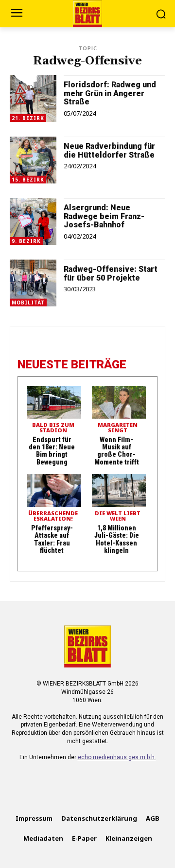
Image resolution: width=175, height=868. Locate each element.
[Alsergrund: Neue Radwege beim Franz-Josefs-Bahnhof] (33, 221)
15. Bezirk (28, 179)
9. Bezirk (26, 241)
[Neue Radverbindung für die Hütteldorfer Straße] (33, 160)
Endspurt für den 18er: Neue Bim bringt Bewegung (52, 451)
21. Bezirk (28, 118)
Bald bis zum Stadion (53, 428)
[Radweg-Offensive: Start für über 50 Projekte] (33, 283)
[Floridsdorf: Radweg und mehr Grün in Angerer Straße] (33, 98)
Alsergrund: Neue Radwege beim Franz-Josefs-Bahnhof (104, 216)
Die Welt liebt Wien (117, 516)
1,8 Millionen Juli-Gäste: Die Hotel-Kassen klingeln (116, 539)
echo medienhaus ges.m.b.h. (117, 757)
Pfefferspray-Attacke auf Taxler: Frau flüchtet (52, 539)
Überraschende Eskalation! (53, 516)
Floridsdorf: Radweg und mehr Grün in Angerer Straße (110, 93)
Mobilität (28, 302)
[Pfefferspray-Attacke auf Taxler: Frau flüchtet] (54, 490)
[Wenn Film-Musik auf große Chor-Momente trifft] (119, 402)
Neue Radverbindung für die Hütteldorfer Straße (109, 150)
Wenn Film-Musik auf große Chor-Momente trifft (116, 451)
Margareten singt (118, 428)
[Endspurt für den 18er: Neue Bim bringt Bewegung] (54, 402)
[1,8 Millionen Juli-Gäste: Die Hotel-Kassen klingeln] (119, 490)
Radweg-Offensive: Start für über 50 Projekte (111, 273)
